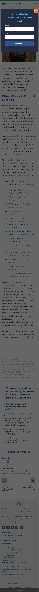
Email (7, 33)
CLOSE (36, 11)
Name (7, 25)
